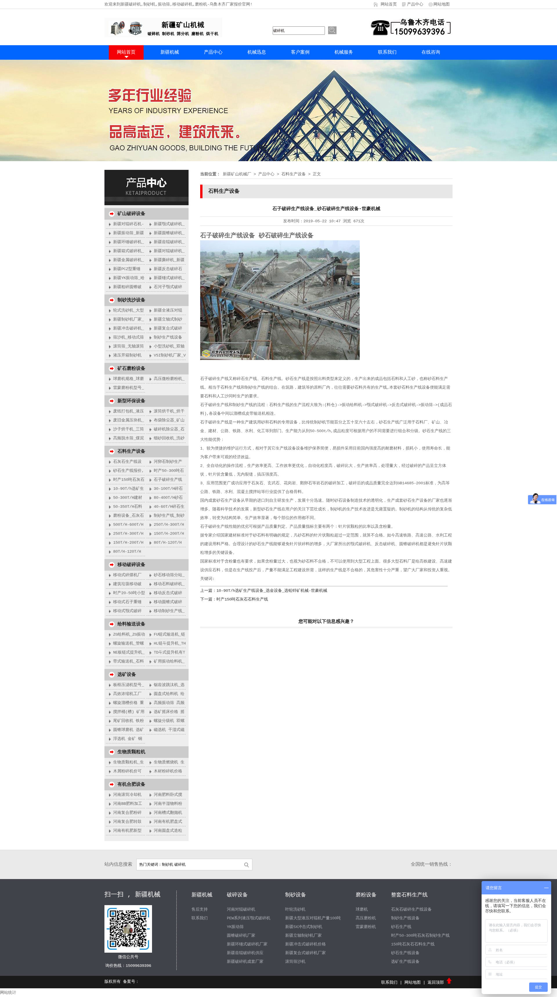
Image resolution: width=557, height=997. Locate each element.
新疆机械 (169, 52)
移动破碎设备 (131, 564)
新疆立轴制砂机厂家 (303, 935)
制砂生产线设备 (405, 918)
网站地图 (441, 4)
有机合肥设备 (131, 784)
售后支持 (199, 909)
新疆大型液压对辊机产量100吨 (313, 918)
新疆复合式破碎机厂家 (305, 953)
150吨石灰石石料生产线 (413, 944)
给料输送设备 (131, 624)
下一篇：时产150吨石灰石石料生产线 (234, 599)
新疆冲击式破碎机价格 (305, 944)
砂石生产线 (401, 927)
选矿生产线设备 (405, 961)
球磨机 (362, 909)
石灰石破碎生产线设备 (411, 909)
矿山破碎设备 (131, 213)
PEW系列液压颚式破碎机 (248, 918)
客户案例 (300, 52)
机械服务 (343, 52)
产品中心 (415, 4)
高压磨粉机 (366, 918)
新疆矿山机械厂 (237, 174)
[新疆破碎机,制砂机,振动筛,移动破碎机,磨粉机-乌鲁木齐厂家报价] (163, 36)
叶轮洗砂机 (295, 909)
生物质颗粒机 (131, 752)
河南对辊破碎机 (241, 909)
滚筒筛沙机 (295, 961)
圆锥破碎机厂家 (241, 935)
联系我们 (387, 52)
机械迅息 (256, 52)
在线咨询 (431, 52)
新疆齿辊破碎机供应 (245, 953)
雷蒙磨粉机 (366, 927)
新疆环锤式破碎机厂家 (247, 944)
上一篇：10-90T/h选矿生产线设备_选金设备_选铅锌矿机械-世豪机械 (263, 590)
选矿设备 (126, 674)
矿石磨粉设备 (131, 368)
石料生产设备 (131, 451)
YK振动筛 (235, 927)
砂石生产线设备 (405, 953)
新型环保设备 (131, 401)
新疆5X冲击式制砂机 (303, 927)
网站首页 (389, 4)
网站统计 (8, 992)
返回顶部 (437, 982)
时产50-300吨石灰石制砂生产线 (420, 935)
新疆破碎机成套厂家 (245, 961)
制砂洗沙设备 (131, 300)
